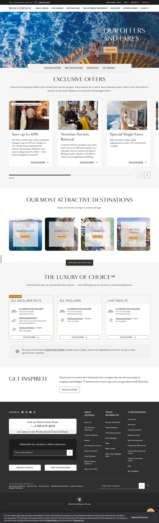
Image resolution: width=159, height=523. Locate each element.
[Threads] (34, 412)
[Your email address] (70, 453)
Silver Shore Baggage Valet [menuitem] (113, 455)
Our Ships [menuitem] (115, 8)
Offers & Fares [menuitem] (130, 8)
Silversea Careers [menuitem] (90, 451)
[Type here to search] (142, 486)
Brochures (111, 2)
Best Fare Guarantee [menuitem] (135, 440)
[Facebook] (22, 412)
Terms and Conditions (17, 486)
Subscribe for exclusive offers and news (43, 444)
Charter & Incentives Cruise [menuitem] (135, 460)
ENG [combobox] (125, 2)
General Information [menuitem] (112, 422)
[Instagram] (26, 412)
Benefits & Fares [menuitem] (134, 435)
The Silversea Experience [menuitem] (95, 8)
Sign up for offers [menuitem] (91, 469)
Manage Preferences (16, 488)
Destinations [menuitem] (73, 8)
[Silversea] (20, 8)
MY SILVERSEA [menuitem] (133, 471)
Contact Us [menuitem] (132, 419)
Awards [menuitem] (87, 440)
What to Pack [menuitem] (110, 448)
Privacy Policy (44, 486)
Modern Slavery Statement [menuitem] (90, 463)
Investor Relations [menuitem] (91, 435)
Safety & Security (77, 486)
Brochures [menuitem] (131, 424)
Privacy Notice (52, 520)
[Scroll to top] (148, 486)
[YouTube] (30, 412)
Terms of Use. (78, 520)
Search (134, 2)
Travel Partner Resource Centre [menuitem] (136, 452)
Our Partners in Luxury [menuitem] (92, 445)
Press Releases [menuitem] (90, 456)
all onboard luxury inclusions (31, 309)
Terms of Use (32, 486)
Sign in (145, 2)
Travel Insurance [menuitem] (111, 427)
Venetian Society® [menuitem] (134, 430)
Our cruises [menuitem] (57, 8)
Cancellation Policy (27, 328)
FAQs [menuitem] (107, 443)
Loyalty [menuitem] (145, 8)
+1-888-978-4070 (44, 2)
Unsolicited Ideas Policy (60, 486)
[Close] (155, 517)
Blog (119, 2)
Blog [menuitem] (129, 466)
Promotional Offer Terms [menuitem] (137, 445)
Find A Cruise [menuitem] (42, 8)
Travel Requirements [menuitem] (113, 433)
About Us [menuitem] (87, 422)
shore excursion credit (28, 318)
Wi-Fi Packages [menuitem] (111, 438)
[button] (147, 175)
